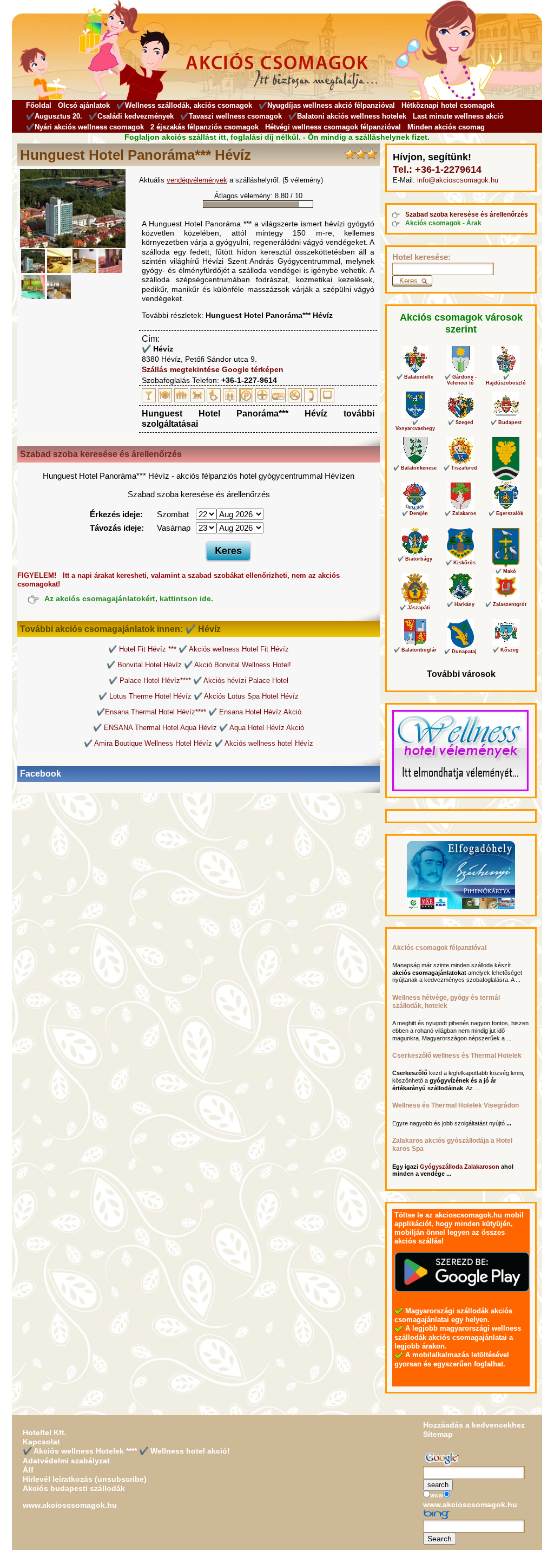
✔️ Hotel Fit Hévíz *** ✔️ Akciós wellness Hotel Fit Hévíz (198, 649)
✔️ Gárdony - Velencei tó (461, 380)
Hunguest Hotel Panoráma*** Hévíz (269, 315)
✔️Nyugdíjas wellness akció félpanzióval (327, 105)
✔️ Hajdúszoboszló (506, 380)
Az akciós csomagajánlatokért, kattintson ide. (128, 598)
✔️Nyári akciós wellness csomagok (85, 127)
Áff (28, 1470)
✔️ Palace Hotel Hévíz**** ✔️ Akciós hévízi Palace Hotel (198, 680)
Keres (228, 550)
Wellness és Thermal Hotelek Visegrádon (455, 1105)
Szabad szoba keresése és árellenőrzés (466, 214)
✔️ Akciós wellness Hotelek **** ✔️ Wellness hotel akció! (126, 1451)
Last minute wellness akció (458, 116)
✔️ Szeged (460, 422)
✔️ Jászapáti (415, 607)
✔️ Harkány (460, 604)
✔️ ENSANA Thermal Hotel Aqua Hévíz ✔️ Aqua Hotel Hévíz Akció (198, 728)
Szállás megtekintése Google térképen (212, 369)
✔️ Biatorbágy (415, 559)
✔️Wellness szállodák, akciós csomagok (184, 105)
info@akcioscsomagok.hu (457, 180)
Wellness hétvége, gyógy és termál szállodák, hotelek (446, 1002)
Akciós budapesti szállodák (74, 1488)
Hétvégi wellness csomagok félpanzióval (333, 127)
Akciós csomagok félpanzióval (439, 948)
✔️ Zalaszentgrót (505, 604)
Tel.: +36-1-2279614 (437, 169)
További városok (461, 674)
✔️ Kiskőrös (461, 562)
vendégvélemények (197, 180)
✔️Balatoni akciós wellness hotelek (347, 116)
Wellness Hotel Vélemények (440, 784)
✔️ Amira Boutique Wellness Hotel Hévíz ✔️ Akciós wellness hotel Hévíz (198, 743)
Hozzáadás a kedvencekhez (474, 1425)
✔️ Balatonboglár (415, 650)
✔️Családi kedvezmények (131, 116)
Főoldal (38, 105)
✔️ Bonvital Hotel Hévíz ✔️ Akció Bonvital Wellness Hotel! (199, 665)
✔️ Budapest (506, 422)
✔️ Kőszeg (506, 650)
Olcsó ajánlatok (84, 105)
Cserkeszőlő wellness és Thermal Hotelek (457, 1055)
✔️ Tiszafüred (460, 468)
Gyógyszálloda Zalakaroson (459, 1166)
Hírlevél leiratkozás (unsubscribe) (85, 1479)
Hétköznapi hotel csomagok (447, 105)
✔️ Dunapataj (460, 651)
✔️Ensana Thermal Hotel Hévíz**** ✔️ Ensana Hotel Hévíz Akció (198, 712)
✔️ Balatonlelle (415, 377)
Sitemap (438, 1434)
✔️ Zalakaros (460, 513)
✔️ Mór (506, 484)
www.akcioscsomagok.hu (70, 1505)
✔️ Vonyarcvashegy (415, 425)
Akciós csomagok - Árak (443, 223)
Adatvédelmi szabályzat (66, 1460)
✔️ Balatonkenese (415, 468)
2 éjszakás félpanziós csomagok (204, 127)
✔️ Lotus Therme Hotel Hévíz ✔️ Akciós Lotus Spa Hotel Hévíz (198, 696)
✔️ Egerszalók (506, 513)
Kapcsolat (41, 1441)
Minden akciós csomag (446, 127)
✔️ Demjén (415, 513)
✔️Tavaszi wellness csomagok (231, 116)
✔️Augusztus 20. (54, 116)
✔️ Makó (506, 571)
